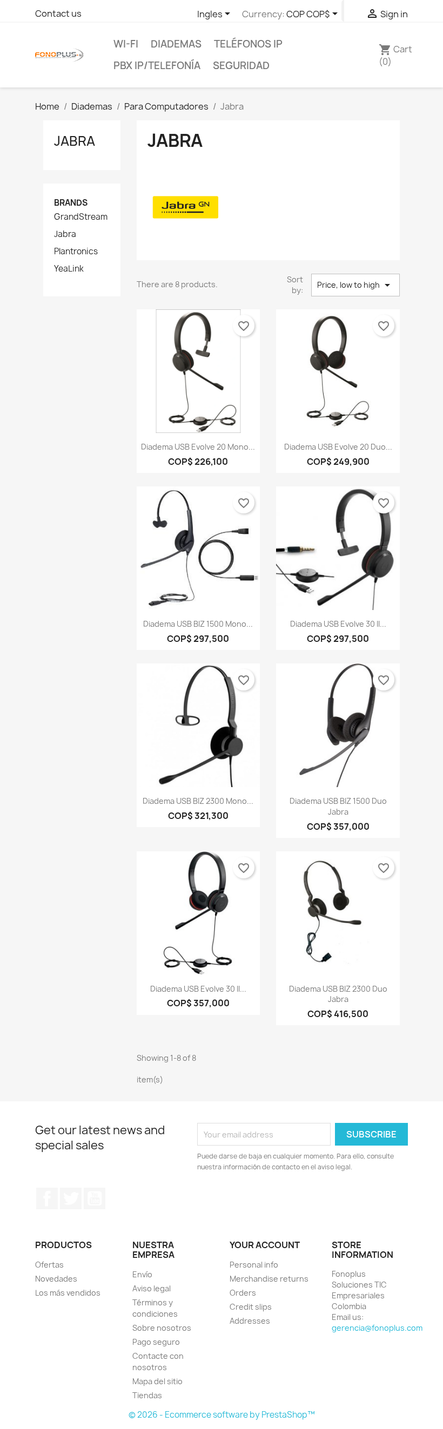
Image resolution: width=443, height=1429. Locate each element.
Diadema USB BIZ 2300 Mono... (198, 801)
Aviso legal (151, 1288)
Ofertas (49, 1264)
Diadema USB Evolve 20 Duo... (338, 447)
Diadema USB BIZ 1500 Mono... (198, 624)
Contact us (58, 13)
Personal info (254, 1264)
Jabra (74, 141)
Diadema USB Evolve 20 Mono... (198, 447)
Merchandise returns (269, 1279)
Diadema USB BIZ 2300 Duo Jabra (338, 994)
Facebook (47, 1198)
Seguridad (241, 65)
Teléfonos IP (248, 44)
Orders (243, 1293)
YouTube (94, 1198)
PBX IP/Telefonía (156, 65)
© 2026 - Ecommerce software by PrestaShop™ (222, 1414)
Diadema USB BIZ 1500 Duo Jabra (338, 806)
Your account (265, 1245)
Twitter (71, 1198)
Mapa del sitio (157, 1381)
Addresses (250, 1321)
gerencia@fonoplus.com (377, 1328)
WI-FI (125, 44)
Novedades (56, 1279)
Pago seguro (156, 1342)
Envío (142, 1274)
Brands (71, 202)
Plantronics (76, 251)
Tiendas (147, 1395)
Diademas (176, 44)
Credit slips (251, 1307)
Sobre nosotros (161, 1328)
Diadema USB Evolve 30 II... (338, 624)
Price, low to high (355, 285)
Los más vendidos (67, 1293)
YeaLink (69, 268)
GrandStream (81, 217)
